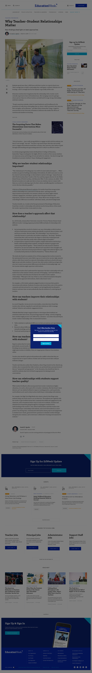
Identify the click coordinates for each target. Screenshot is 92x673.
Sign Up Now (46, 343)
